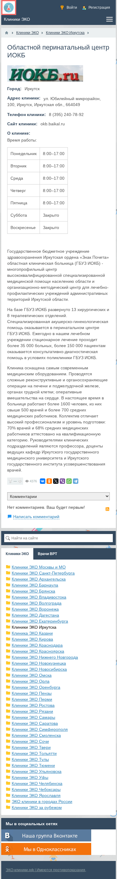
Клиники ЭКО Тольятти (34, 753)
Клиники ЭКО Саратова (35, 723)
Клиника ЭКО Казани (32, 633)
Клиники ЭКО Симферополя (40, 729)
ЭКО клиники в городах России (42, 801)
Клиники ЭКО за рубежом (37, 807)
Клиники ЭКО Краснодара (37, 645)
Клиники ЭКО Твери (31, 747)
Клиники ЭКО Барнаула (35, 585)
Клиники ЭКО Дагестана (35, 615)
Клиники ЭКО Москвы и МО (39, 567)
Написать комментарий (36, 516)
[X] (55, 481)
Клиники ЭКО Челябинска (37, 783)
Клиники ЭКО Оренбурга (36, 687)
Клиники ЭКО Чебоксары (36, 789)
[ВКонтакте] (42, 481)
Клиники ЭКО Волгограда (37, 603)
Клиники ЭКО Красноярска (38, 651)
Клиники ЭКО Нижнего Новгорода (45, 657)
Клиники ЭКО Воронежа (35, 609)
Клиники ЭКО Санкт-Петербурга (43, 573)
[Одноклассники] (49, 481)
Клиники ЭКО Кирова (32, 639)
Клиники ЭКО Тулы (30, 759)
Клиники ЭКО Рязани (32, 711)
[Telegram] (75, 481)
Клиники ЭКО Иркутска (34, 627)
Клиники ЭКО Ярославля (36, 795)
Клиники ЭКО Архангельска (39, 579)
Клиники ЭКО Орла (31, 681)
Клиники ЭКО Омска (32, 675)
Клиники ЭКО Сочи (30, 741)
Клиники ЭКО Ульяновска (37, 771)
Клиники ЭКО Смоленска (36, 735)
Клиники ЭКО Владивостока (39, 597)
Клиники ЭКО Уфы (30, 777)
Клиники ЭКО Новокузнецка (39, 663)
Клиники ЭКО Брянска (33, 591)
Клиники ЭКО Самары (33, 717)
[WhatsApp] (69, 481)
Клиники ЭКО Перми (32, 699)
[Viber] (62, 481)
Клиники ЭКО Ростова (33, 705)
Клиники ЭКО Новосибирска (39, 669)
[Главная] (6, 33)
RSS (107, 509)
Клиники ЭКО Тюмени (33, 765)
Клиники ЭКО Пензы (32, 693)
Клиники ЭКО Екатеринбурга (40, 621)
